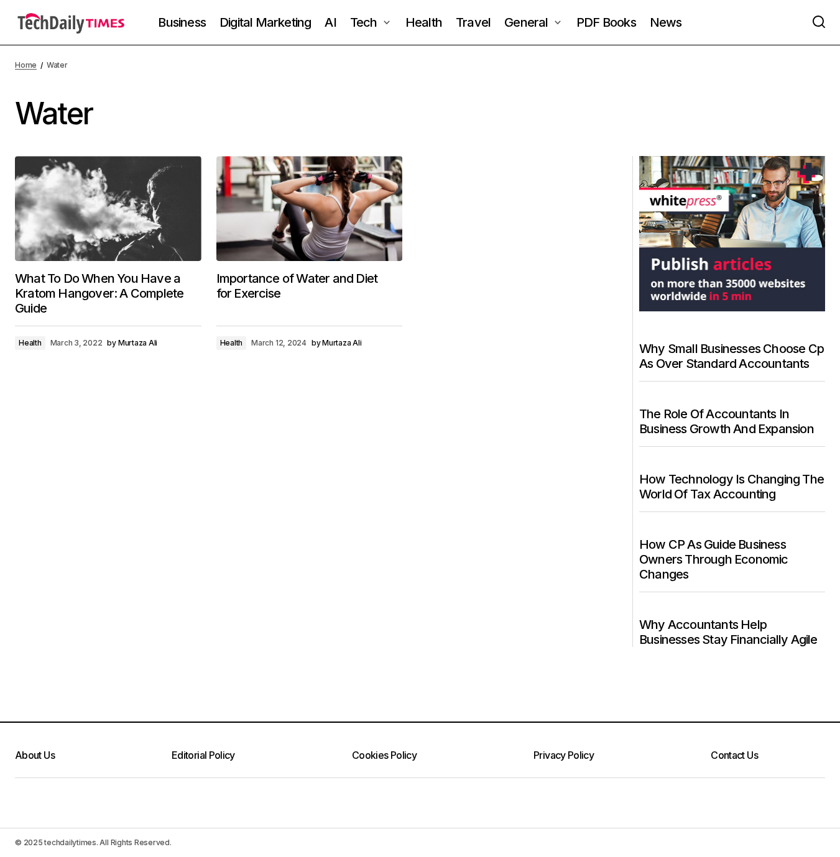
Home (26, 65)
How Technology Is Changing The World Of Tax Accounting (731, 487)
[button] (819, 22)
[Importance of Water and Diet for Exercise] (309, 208)
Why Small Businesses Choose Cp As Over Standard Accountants (731, 356)
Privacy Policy (563, 755)
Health (30, 342)
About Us (35, 755)
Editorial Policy (203, 755)
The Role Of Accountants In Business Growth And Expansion (726, 421)
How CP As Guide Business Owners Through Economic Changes (713, 559)
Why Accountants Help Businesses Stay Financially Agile (728, 632)
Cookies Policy (384, 755)
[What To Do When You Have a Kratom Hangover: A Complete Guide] (108, 208)
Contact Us (734, 755)
